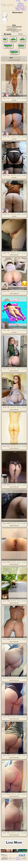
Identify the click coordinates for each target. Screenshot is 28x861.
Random (22, 8)
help (13, 858)
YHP (22, 38)
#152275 (4, 639)
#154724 (4, 330)
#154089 (4, 484)
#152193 (4, 755)
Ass (13, 38)
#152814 (4, 600)
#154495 (4, 407)
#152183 (4, 832)
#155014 (4, 98)
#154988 (4, 136)
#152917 (4, 523)
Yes (6, 854)
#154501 (4, 368)
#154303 (4, 446)
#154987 (4, 175)
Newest (18, 9)
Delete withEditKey (17, 858)
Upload (19, 6)
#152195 (4, 716)
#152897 (4, 562)
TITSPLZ (21, 44)
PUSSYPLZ (14, 51)
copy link (18, 98)
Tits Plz (18, 0)
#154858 (4, 252)
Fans (5, 38)
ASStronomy (20, 5)
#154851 (4, 291)
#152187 (4, 794)
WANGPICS (8, 44)
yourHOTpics (20, 3)
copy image (24, 98)
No (4, 854)
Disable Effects (4, 855)
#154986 (4, 214)
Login (23, 9)
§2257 (15, 858)
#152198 (4, 678)
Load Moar (14, 842)
